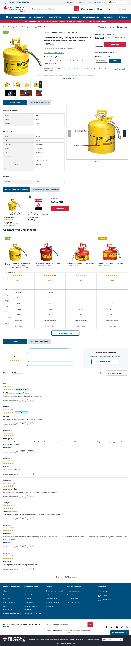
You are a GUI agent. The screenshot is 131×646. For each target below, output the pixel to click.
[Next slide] (124, 133)
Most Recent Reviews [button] (114, 373)
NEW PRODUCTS (73, 17)
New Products (71, 595)
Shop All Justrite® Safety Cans (54, 53)
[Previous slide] (69, 133)
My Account (28, 595)
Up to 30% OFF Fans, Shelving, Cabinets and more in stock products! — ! (67, 22)
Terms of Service (87, 630)
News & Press (7, 599)
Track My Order (29, 602)
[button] (117, 2)
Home (5, 27)
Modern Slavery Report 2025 (12, 614)
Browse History (69, 2)
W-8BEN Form (28, 610)
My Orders (27, 599)
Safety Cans (28, 27)
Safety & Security (15, 27)
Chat (89, 2)
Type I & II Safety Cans (42, 27)
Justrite (46, 33)
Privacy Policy (76, 630)
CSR (4, 606)
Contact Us (81, 2)
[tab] (15, 102)
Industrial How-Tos (73, 602)
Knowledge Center (99, 2)
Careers (5, 595)
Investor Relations (9, 602)
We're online (119, 632)
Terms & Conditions (61, 644)
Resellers (48, 595)
